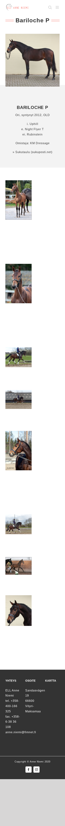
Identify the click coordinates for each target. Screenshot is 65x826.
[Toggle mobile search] (50, 7)
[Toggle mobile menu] (58, 7)
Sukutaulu (22, 152)
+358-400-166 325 (12, 706)
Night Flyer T (34, 129)
